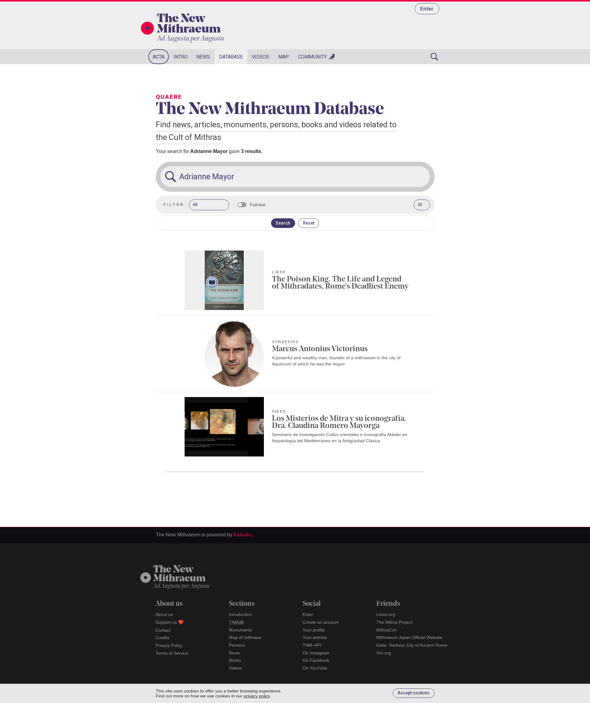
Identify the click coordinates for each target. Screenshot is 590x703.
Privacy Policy (168, 645)
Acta (158, 57)
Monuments (240, 629)
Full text (257, 204)
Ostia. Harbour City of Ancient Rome (411, 645)
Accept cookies (413, 693)
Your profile (314, 629)
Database (231, 57)
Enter (427, 9)
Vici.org (383, 652)
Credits (162, 637)
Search (283, 223)
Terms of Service (171, 653)
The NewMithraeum (179, 574)
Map (283, 57)
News (203, 57)
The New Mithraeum (189, 24)
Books (235, 660)
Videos (260, 57)
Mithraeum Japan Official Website (409, 637)
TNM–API (312, 645)
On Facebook (316, 660)
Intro (180, 57)
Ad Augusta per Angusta (190, 38)
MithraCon (386, 629)
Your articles (315, 637)
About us (164, 614)
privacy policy (257, 695)
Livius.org (385, 614)
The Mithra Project (394, 622)
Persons (237, 645)
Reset (308, 223)
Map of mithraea (245, 637)
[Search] (434, 56)
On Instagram (316, 652)
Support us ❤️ (169, 622)
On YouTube (315, 668)
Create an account (321, 622)
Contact (163, 630)
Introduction (240, 614)
